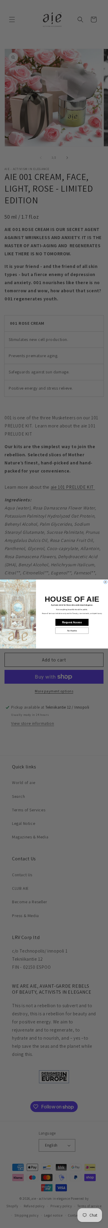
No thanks (72, 630)
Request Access (72, 622)
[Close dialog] (105, 582)
